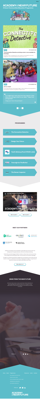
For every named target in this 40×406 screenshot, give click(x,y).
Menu (37, 1)
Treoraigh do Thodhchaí (15, 381)
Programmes (12, 373)
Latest (31, 373)
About (7, 373)
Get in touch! (13, 214)
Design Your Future (14, 377)
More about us (20, 264)
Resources (26, 373)
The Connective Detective (15, 375)
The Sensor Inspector (14, 383)
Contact (35, 373)
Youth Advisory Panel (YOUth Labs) (16, 379)
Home (4, 373)
